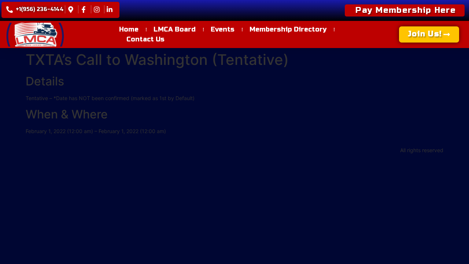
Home (129, 29)
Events (222, 29)
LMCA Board (175, 29)
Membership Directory (288, 29)
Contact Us (145, 39)
